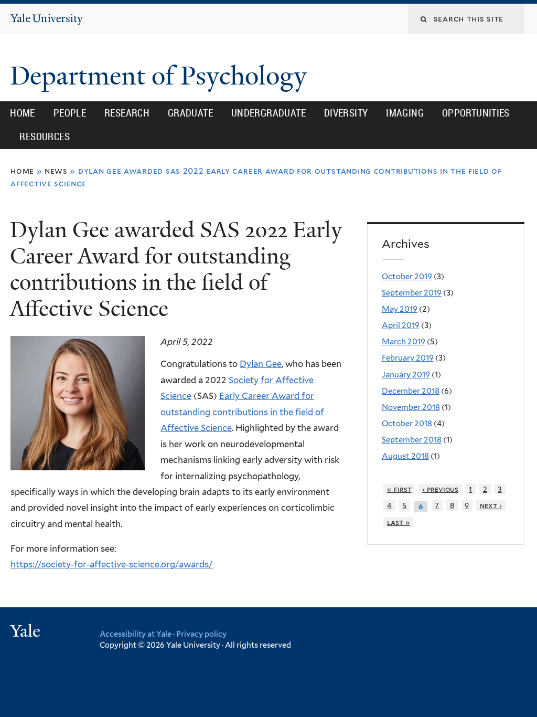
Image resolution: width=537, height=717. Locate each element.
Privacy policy (201, 633)
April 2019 (401, 325)
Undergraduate (268, 113)
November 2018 (411, 407)
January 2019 (406, 374)
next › (491, 505)
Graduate (190, 113)
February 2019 (408, 358)
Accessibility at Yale (135, 633)
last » (398, 522)
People (69, 113)
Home (22, 113)
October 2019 (407, 276)
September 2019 (412, 293)
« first (399, 489)
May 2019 (399, 309)
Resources (44, 136)
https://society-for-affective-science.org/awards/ (111, 564)
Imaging (405, 113)
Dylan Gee (261, 363)
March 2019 (403, 341)
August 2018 (405, 456)
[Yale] (26, 632)
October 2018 (407, 423)
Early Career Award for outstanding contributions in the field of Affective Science (242, 412)
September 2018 (412, 440)
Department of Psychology (161, 76)
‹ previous (440, 489)
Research (126, 113)
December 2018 (410, 391)
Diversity (346, 113)
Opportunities (476, 113)
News (56, 171)
